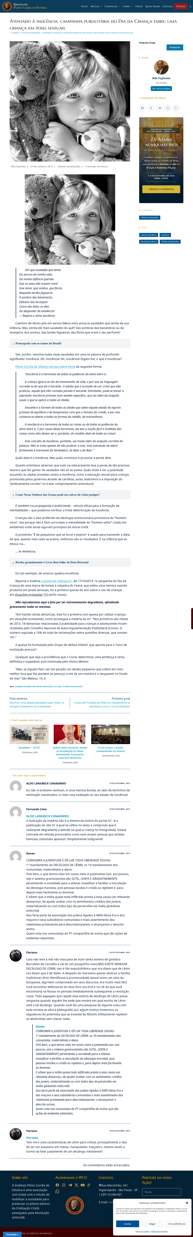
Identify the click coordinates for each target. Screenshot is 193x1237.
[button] (186, 1202)
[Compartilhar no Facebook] (142, 108)
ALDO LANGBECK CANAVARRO (47, 816)
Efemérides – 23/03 (29, 747)
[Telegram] (70, 1185)
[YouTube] (83, 1185)
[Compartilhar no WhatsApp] (168, 108)
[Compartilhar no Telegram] (159, 108)
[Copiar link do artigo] (176, 108)
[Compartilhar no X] (151, 108)
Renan (40, 1026)
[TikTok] (89, 1185)
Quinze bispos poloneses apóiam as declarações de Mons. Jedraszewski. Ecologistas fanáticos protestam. (70, 752)
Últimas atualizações (69, 166)
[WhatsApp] (57, 1191)
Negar (152, 1223)
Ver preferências (176, 1223)
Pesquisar (175, 47)
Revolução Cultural (52, 686)
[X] (76, 1185)
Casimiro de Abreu (23, 686)
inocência (37, 686)
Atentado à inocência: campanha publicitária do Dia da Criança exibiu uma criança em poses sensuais (88, 32)
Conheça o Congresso (161, 189)
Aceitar (127, 1223)
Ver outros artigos (161, 88)
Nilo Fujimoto (18, 166)
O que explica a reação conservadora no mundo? (110, 749)
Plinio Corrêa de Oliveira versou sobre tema (45, 367)
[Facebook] (57, 1185)
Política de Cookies (142, 1231)
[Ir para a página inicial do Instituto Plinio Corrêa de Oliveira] (75, 1205)
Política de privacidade (159, 1231)
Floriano (32, 1138)
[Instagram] (64, 1185)
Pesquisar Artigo (147, 42)
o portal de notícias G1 (56, 581)
